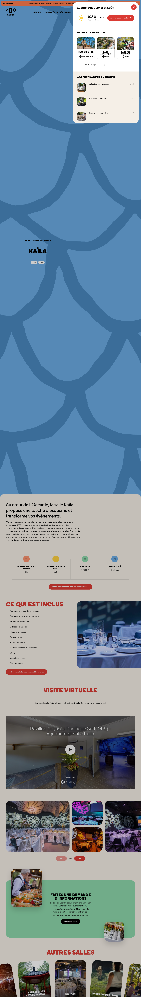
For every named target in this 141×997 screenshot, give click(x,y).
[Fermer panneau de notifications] (134, 7)
